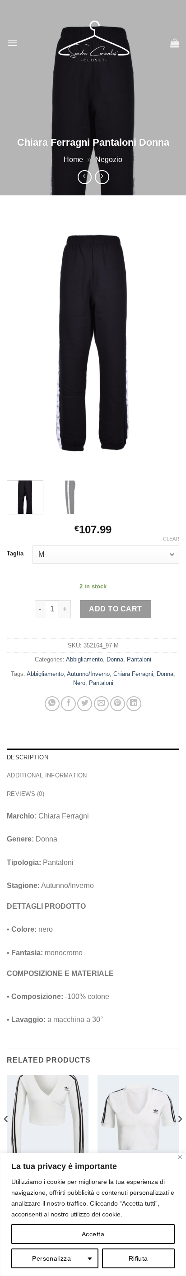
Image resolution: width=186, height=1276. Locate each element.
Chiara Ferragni (133, 673)
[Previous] (22, 342)
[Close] (180, 1157)
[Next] (164, 342)
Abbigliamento (84, 659)
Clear (171, 538)
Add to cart (115, 609)
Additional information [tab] (47, 775)
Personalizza (51, 1258)
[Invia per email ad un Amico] (101, 703)
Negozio (108, 159)
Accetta (93, 1234)
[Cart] (174, 43)
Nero (79, 683)
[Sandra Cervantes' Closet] (93, 43)
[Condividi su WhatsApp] (52, 703)
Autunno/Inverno (88, 673)
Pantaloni (139, 659)
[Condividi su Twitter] (84, 703)
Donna (115, 659)
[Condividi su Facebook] (68, 703)
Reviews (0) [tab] (25, 794)
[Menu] (12, 43)
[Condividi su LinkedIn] (133, 703)
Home (73, 159)
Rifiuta (138, 1258)
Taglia (15, 553)
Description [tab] (27, 757)
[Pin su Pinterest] (117, 703)
